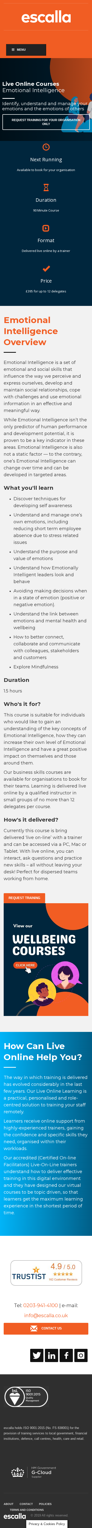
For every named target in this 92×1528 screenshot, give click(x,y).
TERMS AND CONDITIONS (27, 1509)
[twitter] (36, 1355)
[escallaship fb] (66, 1355)
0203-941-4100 (40, 1305)
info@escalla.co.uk (46, 1315)
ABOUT (8, 1504)
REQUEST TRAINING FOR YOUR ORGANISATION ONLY (46, 122)
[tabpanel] (46, 99)
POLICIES (45, 1504)
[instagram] (81, 1355)
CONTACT (26, 1504)
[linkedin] (51, 1355)
